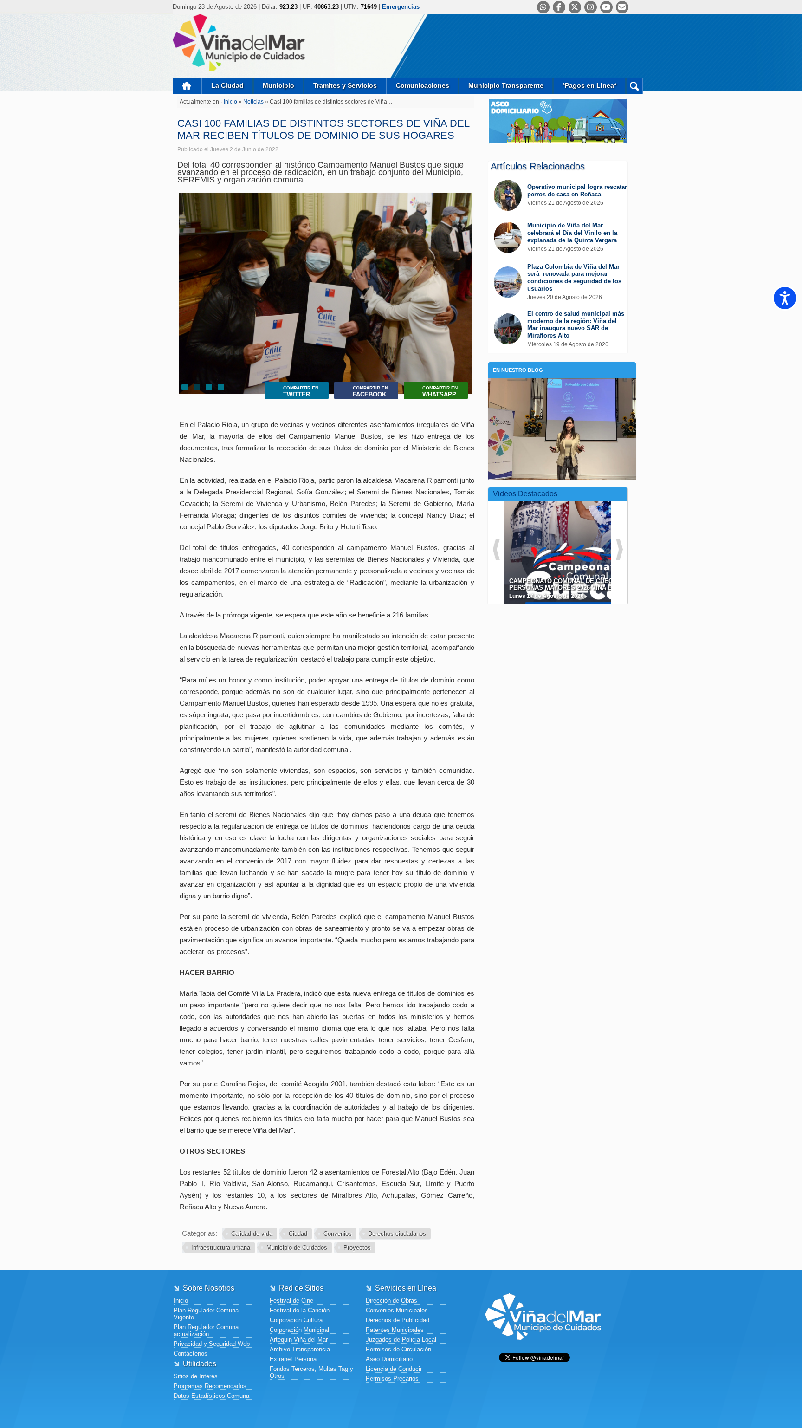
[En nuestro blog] (562, 392)
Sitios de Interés (196, 1376)
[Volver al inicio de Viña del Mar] (543, 1347)
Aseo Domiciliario (389, 1359)
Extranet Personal (294, 1359)
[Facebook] (559, 7)
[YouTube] (606, 7)
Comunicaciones (422, 85)
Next (464, 281)
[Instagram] (590, 7)
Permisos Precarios (392, 1378)
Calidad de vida (251, 1233)
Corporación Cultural (297, 1320)
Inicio (187, 86)
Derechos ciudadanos (397, 1233)
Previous (188, 281)
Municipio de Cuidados (296, 1247)
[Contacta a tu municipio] (622, 7)
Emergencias (401, 6)
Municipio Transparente (505, 85)
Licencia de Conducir (394, 1368)
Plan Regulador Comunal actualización (207, 1330)
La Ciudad (227, 85)
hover (574, 545)
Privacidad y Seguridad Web (212, 1343)
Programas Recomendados (210, 1386)
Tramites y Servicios (345, 85)
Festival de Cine (291, 1300)
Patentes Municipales (395, 1329)
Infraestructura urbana (220, 1247)
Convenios (337, 1233)
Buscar (634, 86)
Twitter (300, 391)
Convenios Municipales (397, 1310)
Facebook (370, 391)
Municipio (278, 85)
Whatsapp (440, 391)
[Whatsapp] (543, 7)
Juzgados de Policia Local (401, 1339)
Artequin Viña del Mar (299, 1339)
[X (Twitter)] (575, 7)
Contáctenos (190, 1353)
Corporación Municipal (299, 1329)
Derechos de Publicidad (397, 1320)
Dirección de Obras (391, 1300)
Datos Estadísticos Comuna (211, 1395)
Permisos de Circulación (398, 1349)
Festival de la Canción (300, 1310)
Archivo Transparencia (300, 1349)
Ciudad (298, 1233)
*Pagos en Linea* (589, 85)
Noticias (254, 101)
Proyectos (357, 1247)
